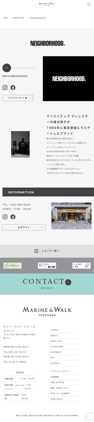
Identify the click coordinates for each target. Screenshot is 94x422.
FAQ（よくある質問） (61, 393)
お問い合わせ (57, 399)
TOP (5, 18)
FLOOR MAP (57, 347)
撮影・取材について (60, 388)
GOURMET (56, 352)
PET (53, 358)
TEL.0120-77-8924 (14, 362)
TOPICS (55, 330)
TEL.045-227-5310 (14, 352)
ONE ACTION (57, 382)
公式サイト (24, 227)
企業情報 (55, 377)
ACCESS (55, 363)
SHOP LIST (18, 18)
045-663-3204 (21, 204)
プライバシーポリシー (61, 371)
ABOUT (54, 336)
